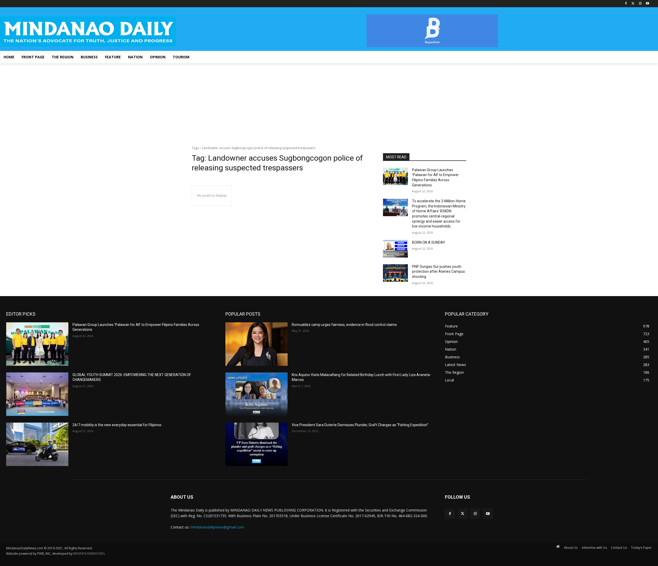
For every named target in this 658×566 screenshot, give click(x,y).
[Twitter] (633, 4)
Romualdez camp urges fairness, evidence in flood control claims (344, 325)
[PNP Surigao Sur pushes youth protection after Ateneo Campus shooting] (395, 273)
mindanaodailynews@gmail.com (217, 527)
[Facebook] (626, 4)
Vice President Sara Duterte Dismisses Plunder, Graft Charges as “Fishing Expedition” (360, 425)
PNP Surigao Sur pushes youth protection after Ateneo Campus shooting (438, 271)
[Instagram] (640, 4)
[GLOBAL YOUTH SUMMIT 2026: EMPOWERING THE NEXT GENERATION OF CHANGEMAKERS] (37, 394)
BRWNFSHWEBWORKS (89, 553)
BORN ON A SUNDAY (428, 242)
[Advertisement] (329, 102)
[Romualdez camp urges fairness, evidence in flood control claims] (256, 344)
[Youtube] (647, 4)
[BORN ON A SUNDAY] (395, 249)
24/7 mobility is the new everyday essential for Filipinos (116, 425)
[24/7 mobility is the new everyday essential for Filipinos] (37, 444)
